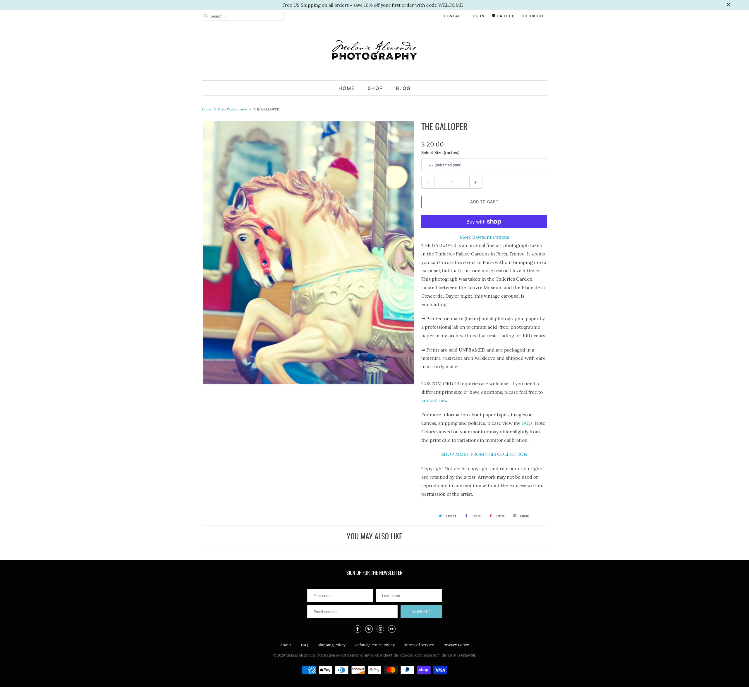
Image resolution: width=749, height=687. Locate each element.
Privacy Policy (456, 644)
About (285, 644)
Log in (477, 16)
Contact (453, 16)
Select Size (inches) (440, 152)
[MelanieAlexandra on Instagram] (380, 629)
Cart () (505, 16)
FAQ (304, 644)
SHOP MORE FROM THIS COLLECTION (484, 454)
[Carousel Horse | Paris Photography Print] (308, 253)
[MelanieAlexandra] (374, 52)
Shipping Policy (332, 644)
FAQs (526, 423)
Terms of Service (419, 644)
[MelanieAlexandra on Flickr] (392, 629)
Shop (375, 88)
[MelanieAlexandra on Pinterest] (369, 629)
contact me (433, 400)
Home (347, 88)
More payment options (484, 237)
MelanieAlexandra (300, 655)
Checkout (533, 16)
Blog (403, 88)
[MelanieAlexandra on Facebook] (357, 629)
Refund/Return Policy (375, 644)
